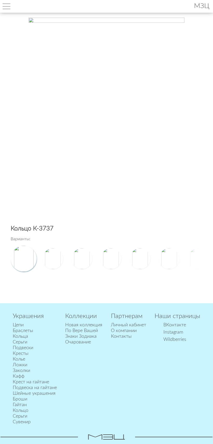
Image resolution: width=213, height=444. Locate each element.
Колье (19, 359)
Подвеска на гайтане (35, 387)
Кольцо (20, 410)
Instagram (173, 332)
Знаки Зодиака (81, 336)
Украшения (28, 316)
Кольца (20, 336)
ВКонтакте (174, 325)
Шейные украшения (34, 393)
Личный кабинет (128, 325)
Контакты (121, 336)
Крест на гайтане (31, 382)
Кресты (21, 353)
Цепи (18, 325)
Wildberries (174, 339)
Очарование (78, 342)
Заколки (21, 370)
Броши (20, 399)
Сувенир (22, 422)
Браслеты (23, 330)
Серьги (20, 342)
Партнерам (127, 316)
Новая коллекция (83, 325)
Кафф (18, 376)
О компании (124, 330)
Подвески (23, 348)
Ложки (20, 365)
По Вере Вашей (81, 330)
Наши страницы (177, 316)
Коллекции (81, 316)
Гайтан (20, 405)
